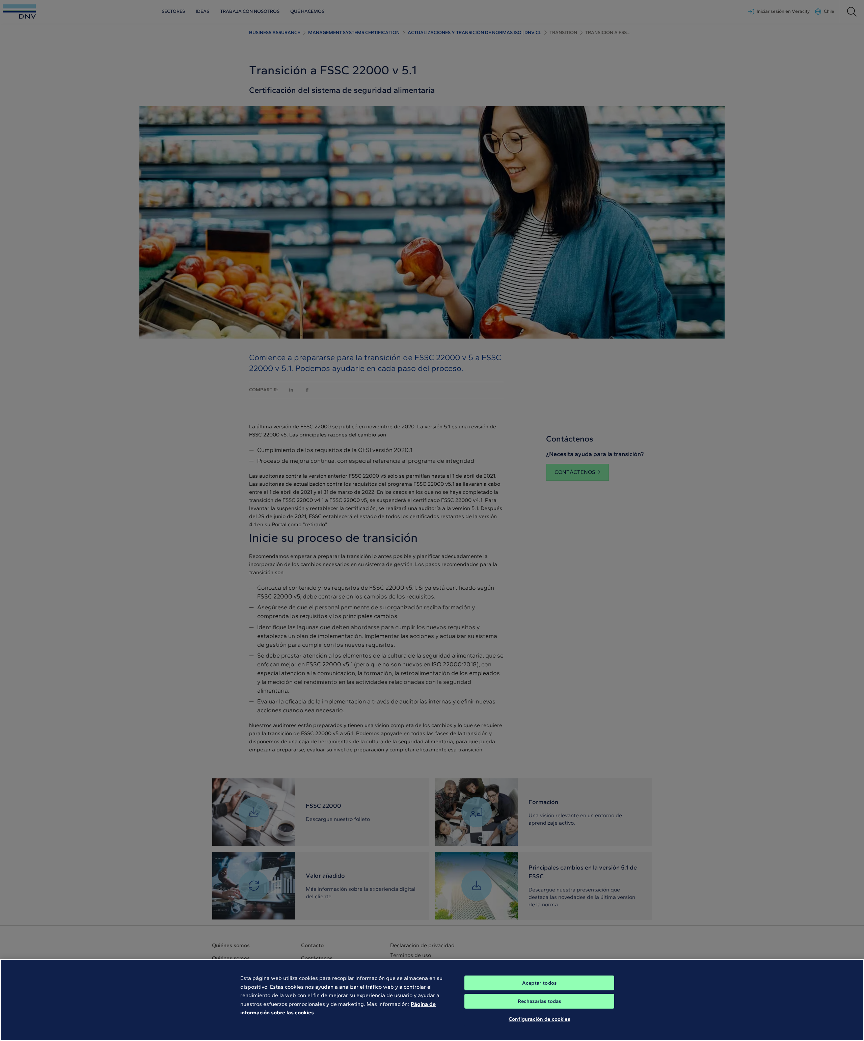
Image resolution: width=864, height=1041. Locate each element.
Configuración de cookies (539, 1019)
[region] (432, 1000)
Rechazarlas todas (539, 1001)
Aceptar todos (539, 983)
